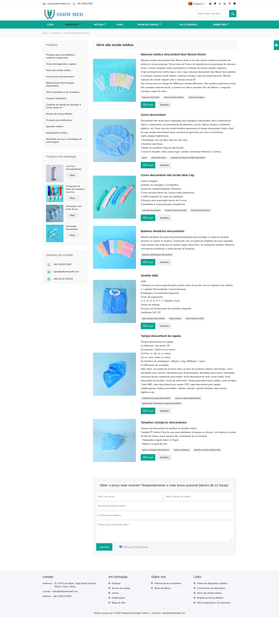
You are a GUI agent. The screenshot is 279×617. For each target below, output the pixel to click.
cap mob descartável (151, 210)
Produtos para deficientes (59, 120)
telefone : (47, 596)
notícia (98, 24)
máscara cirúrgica (196, 97)
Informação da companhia (167, 583)
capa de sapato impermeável (188, 398)
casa (50, 24)
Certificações (118, 597)
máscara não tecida (150, 97)
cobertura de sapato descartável (156, 398)
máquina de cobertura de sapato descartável (161, 403)
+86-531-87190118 (63, 279)
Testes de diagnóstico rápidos (61, 64)
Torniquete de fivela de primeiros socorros (75, 189)
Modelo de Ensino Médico (59, 114)
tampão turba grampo (200, 210)
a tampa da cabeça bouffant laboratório (188, 158)
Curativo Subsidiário (56, 98)
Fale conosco (188, 24)
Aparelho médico (54, 126)
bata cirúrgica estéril (195, 318)
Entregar (116, 583)
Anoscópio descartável (72, 227)
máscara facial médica (174, 97)
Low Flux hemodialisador (74, 167)
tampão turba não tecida (175, 210)
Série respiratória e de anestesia (62, 92)
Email (148, 104)
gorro (144, 158)
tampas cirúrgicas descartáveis (155, 450)
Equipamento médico (57, 132)
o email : (47, 591)
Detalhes (164, 104)
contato (48, 577)
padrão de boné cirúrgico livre (207, 450)
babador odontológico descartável (157, 255)
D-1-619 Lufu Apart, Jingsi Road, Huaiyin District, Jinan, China (75, 585)
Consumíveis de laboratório (60, 76)
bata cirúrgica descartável (153, 318)
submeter (104, 547)
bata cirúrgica (175, 318)
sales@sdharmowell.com (58, 3)
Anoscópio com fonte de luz (74, 207)
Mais (72, 175)
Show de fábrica (148, 24)
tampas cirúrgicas (181, 450)
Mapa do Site (118, 602)
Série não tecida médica (58, 70)
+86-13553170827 (85, 3)
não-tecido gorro (158, 158)
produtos (71, 24)
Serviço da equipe (121, 588)
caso (119, 24)
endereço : (48, 583)
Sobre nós (220, 24)
